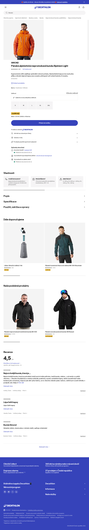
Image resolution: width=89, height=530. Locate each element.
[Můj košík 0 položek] (83, 7)
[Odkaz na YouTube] (8, 491)
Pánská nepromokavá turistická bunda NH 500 (20, 332)
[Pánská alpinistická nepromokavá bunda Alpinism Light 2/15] (65, 40)
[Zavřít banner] (84, 2)
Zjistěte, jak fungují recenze (11, 365)
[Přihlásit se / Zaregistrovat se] (79, 7)
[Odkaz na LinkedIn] (16, 491)
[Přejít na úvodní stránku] (42, 7)
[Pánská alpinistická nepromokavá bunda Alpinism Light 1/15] (23, 40)
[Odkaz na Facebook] (4, 491)
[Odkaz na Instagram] (12, 491)
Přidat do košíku (44, 123)
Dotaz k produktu (19, 83)
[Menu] (5, 7)
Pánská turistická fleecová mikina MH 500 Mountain (63, 265)
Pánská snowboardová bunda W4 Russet (59, 332)
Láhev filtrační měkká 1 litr (13, 265)
